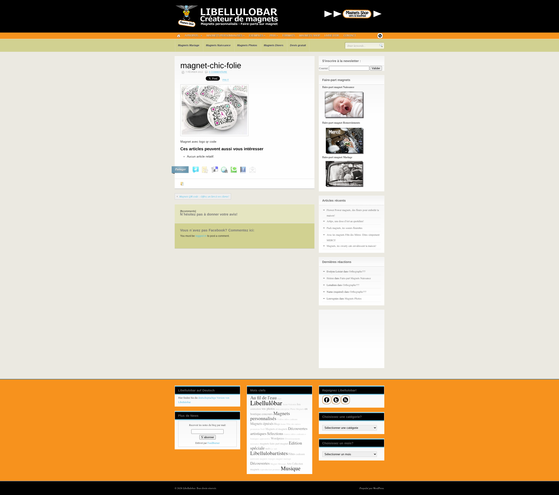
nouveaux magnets (258, 458)
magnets (264, 443)
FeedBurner (213, 443)
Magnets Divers (273, 45)
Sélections (275, 433)
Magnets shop (309, 35)
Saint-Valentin (289, 404)
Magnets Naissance (218, 45)
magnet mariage (283, 458)
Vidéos (280, 419)
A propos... (193, 35)
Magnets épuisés (261, 423)
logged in (201, 235)
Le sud (274, 448)
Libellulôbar (266, 402)
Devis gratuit (298, 45)
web (267, 448)
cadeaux (300, 454)
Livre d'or (331, 35)
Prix (274, 35)
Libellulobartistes (269, 453)
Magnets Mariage (188, 45)
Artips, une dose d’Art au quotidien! (345, 221)
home (283, 424)
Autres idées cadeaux (294, 434)
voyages (271, 458)
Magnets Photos (247, 45)
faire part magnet (279, 443)
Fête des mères (293, 424)
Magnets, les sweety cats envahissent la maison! (351, 245)
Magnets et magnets (276, 429)
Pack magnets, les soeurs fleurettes (344, 228)
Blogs (277, 424)
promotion (255, 429)
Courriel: (323, 68)
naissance (254, 443)
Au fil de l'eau (263, 397)
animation (255, 409)
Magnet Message (278, 463)
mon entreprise (283, 408)
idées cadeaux (290, 419)
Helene (330, 278)
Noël (262, 429)
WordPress (378, 488)
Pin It (226, 80)
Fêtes (291, 454)
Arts (289, 464)
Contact (349, 35)
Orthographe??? (357, 271)
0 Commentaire (218, 72)
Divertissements (292, 438)
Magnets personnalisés (226, 35)
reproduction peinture (270, 469)
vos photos (268, 409)
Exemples (257, 35)
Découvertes (260, 463)
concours (267, 414)
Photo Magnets (297, 408)
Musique (290, 468)
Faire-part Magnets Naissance (355, 278)
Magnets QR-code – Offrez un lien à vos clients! (204, 196)
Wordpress (277, 438)
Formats (288, 35)
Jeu (298, 404)
